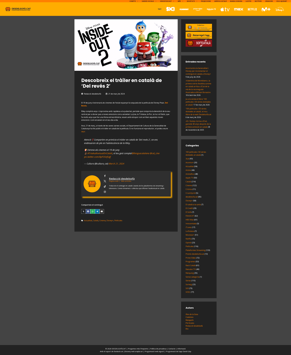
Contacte (172, 349)
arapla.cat (139, 351)
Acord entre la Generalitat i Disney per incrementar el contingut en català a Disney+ (198, 71)
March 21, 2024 (116, 163)
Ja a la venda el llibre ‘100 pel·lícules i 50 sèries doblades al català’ (198, 102)
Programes (190, 261)
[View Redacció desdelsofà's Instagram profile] (105, 192)
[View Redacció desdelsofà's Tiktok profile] (105, 186)
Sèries (188, 280)
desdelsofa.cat (192, 197)
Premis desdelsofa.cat (195, 254)
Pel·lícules (118, 220)
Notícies (258, 1)
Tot (159, 9)
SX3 (187, 288)
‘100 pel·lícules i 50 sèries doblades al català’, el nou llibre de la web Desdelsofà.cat (198, 111)
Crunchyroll (191, 193)
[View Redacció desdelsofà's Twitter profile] (105, 181)
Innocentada (191, 223)
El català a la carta (193, 204)
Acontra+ (189, 162)
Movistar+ (190, 235)
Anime (188, 170)
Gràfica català (220, 1)
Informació (181, 349)
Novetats (191, 1)
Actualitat (88, 220)
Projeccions (206, 1)
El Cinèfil (189, 208)
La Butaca (190, 231)
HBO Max (190, 219)
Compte (132, 1)
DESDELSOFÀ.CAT (119, 349)
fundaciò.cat (118, 351)
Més (179, 1)
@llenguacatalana (140, 153)
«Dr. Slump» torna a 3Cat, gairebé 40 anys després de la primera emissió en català (198, 124)
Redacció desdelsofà (92, 94)
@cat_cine (155, 153)
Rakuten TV (191, 269)
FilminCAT (190, 216)
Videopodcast (166, 1)
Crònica (189, 189)
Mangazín (190, 320)
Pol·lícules (190, 323)
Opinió (188, 242)
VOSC (188, 292)
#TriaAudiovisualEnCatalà (99, 153)
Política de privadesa (158, 349)
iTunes (189, 227)
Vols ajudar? (281, 1)
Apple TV (189, 177)
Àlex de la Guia (192, 314)
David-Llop (187, 351)
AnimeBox (190, 174)
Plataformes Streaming (195, 250)
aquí (83, 131)
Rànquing (190, 273)
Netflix (188, 238)
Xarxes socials (148, 1)
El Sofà (188, 212)
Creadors (269, 1)
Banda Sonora (236, 1)
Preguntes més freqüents (138, 349)
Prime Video (191, 258)
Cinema (102, 220)
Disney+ (110, 220)
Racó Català (191, 265)
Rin (187, 329)
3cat (187, 158)
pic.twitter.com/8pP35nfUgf (97, 156)
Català (95, 220)
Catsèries (189, 317)
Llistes (248, 1)
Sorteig (189, 284)
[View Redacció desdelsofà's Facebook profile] (105, 176)
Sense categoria (192, 277)
